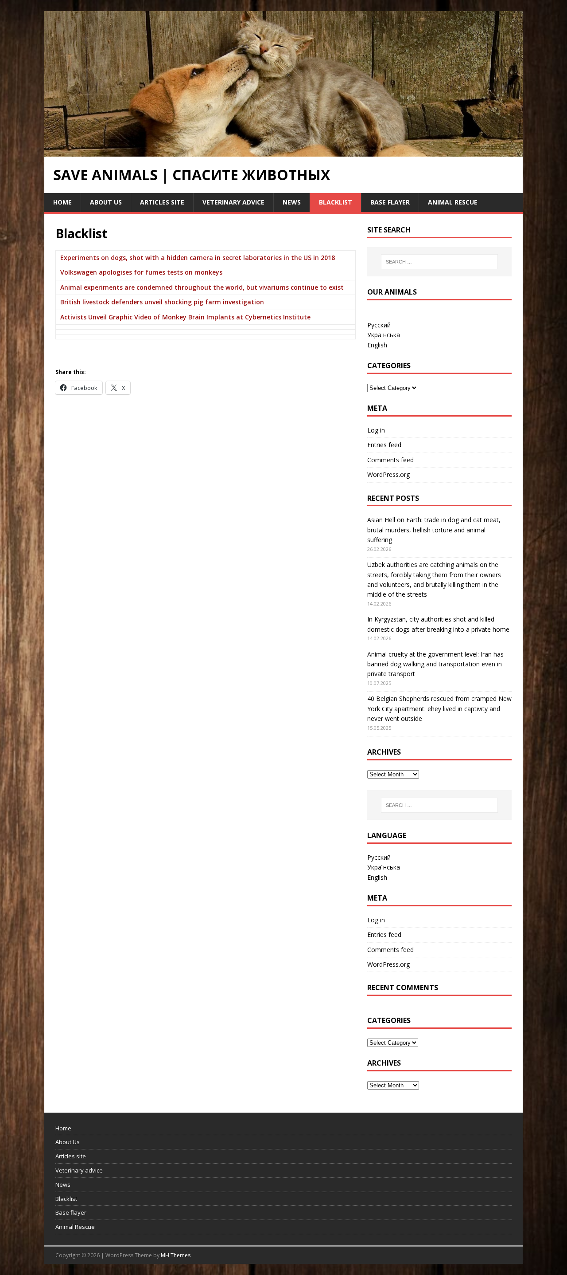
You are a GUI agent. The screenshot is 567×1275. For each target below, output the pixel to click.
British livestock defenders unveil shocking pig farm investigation (162, 302)
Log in (376, 430)
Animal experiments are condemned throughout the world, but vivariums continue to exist (202, 287)
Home (62, 202)
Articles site (162, 202)
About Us (106, 202)
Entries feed (384, 445)
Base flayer (390, 202)
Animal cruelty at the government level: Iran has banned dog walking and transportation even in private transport (435, 664)
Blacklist (335, 202)
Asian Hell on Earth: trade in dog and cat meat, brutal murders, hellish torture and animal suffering (434, 530)
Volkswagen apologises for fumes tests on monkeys (141, 272)
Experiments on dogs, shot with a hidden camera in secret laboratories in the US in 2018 (197, 257)
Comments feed (390, 460)
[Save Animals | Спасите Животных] (283, 151)
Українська (383, 335)
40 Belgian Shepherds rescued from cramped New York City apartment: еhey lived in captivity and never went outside (439, 708)
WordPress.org (388, 474)
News (292, 202)
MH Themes (175, 1255)
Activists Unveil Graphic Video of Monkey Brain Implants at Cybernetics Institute (185, 317)
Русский (379, 325)
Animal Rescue (453, 202)
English (377, 345)
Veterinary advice (233, 202)
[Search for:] (439, 261)
